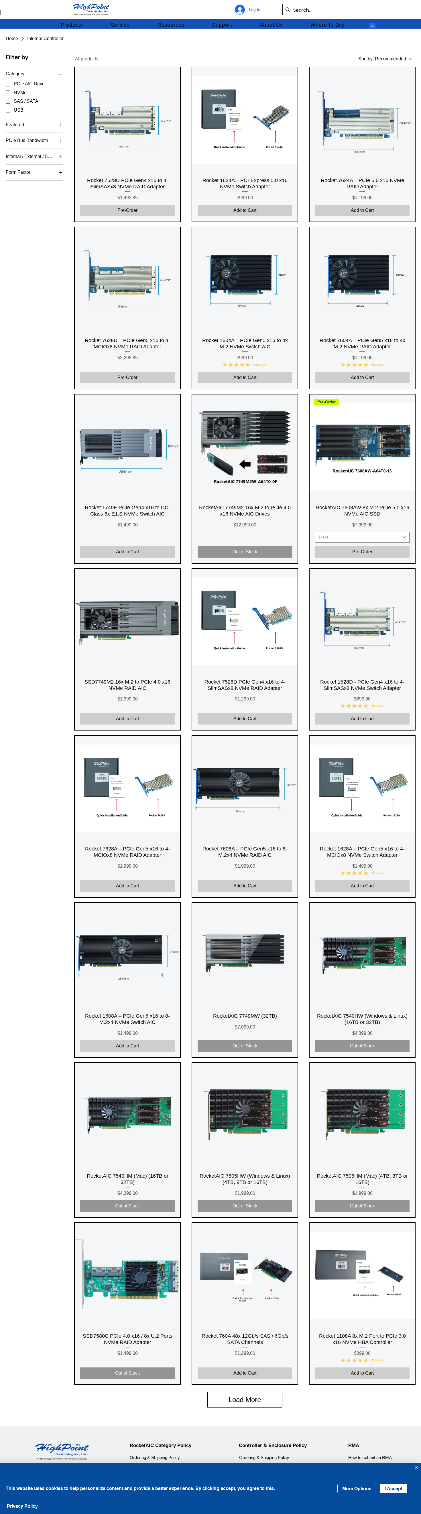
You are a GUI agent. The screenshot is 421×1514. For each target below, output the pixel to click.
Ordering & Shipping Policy (155, 1457)
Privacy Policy (22, 1506)
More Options (356, 1488)
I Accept (393, 1488)
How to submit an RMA (370, 1457)
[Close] (416, 1468)
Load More (245, 1400)
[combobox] (362, 537)
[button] (72, 25)
